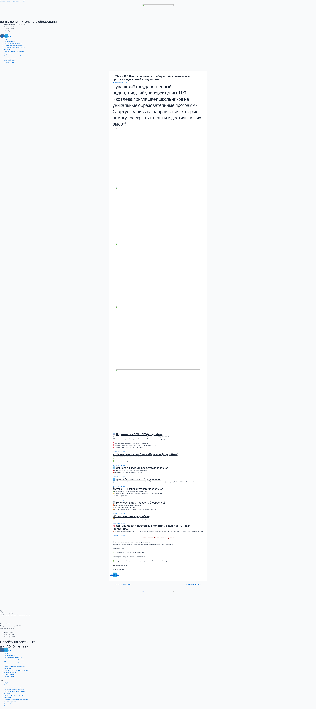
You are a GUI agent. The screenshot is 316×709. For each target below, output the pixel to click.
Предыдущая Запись (123, 584)
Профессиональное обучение (14, 45)
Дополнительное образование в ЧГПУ (12, 1)
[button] (158, 681)
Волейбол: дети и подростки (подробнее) (140, 502)
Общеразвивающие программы (14, 47)
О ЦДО (6, 39)
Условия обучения (10, 58)
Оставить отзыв (9, 62)
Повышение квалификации (13, 43)
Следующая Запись (193, 584)
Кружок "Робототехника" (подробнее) (138, 479)
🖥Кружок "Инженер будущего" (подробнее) (138, 488)
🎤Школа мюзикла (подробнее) (131, 516)
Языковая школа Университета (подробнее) (142, 467)
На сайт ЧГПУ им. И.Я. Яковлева (14, 51)
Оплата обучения (9, 60)
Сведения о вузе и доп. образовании (16, 56)
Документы (7, 54)
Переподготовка (9, 41)
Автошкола (7, 49)
